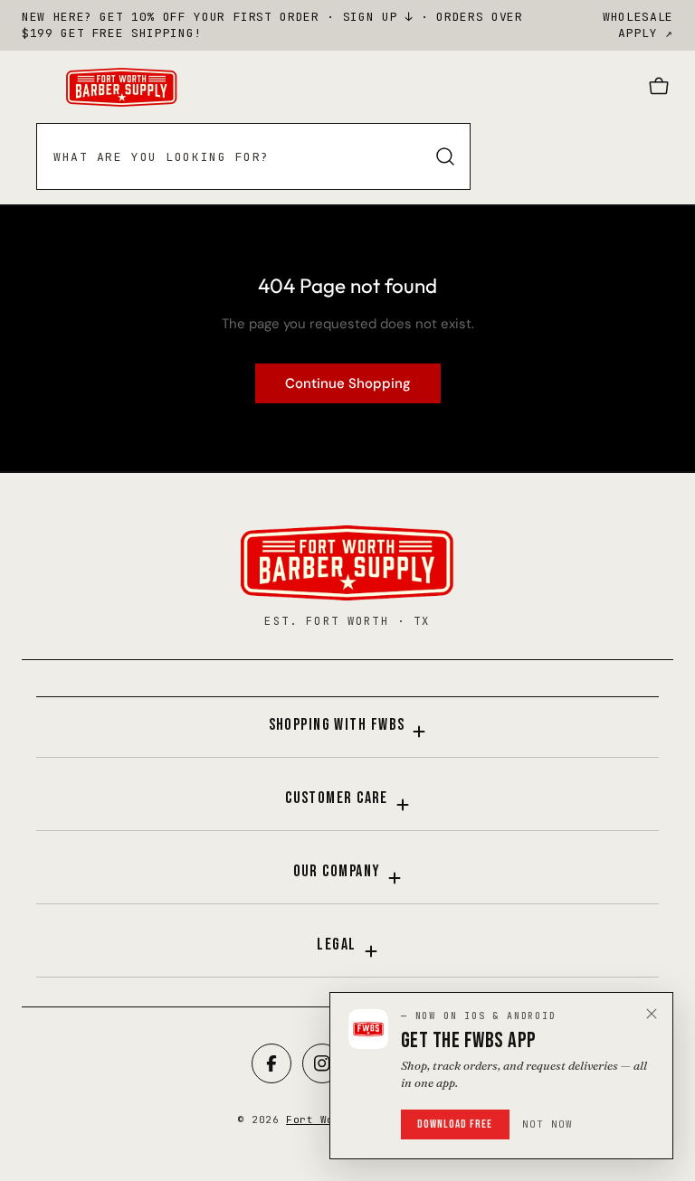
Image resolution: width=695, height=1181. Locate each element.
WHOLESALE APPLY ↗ (638, 25)
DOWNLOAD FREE (455, 1124)
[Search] (445, 156)
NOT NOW (548, 1124)
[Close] (651, 1013)
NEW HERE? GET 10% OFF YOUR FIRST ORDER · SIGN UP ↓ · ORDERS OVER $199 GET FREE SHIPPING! (272, 25)
